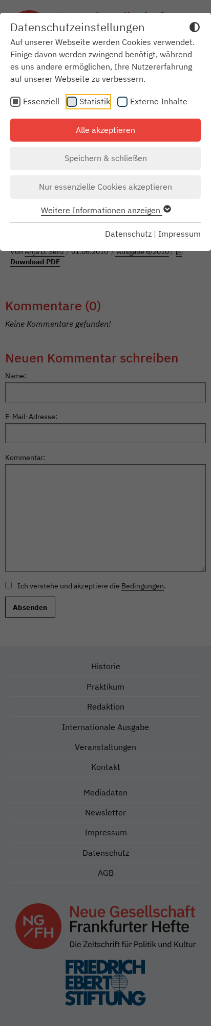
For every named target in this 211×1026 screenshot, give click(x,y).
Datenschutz (128, 234)
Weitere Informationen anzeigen (101, 210)
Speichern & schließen (106, 158)
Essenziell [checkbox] (41, 101)
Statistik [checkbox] (94, 101)
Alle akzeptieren (105, 130)
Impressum (179, 234)
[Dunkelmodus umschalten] (194, 28)
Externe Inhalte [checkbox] (158, 101)
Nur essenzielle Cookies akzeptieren (105, 186)
